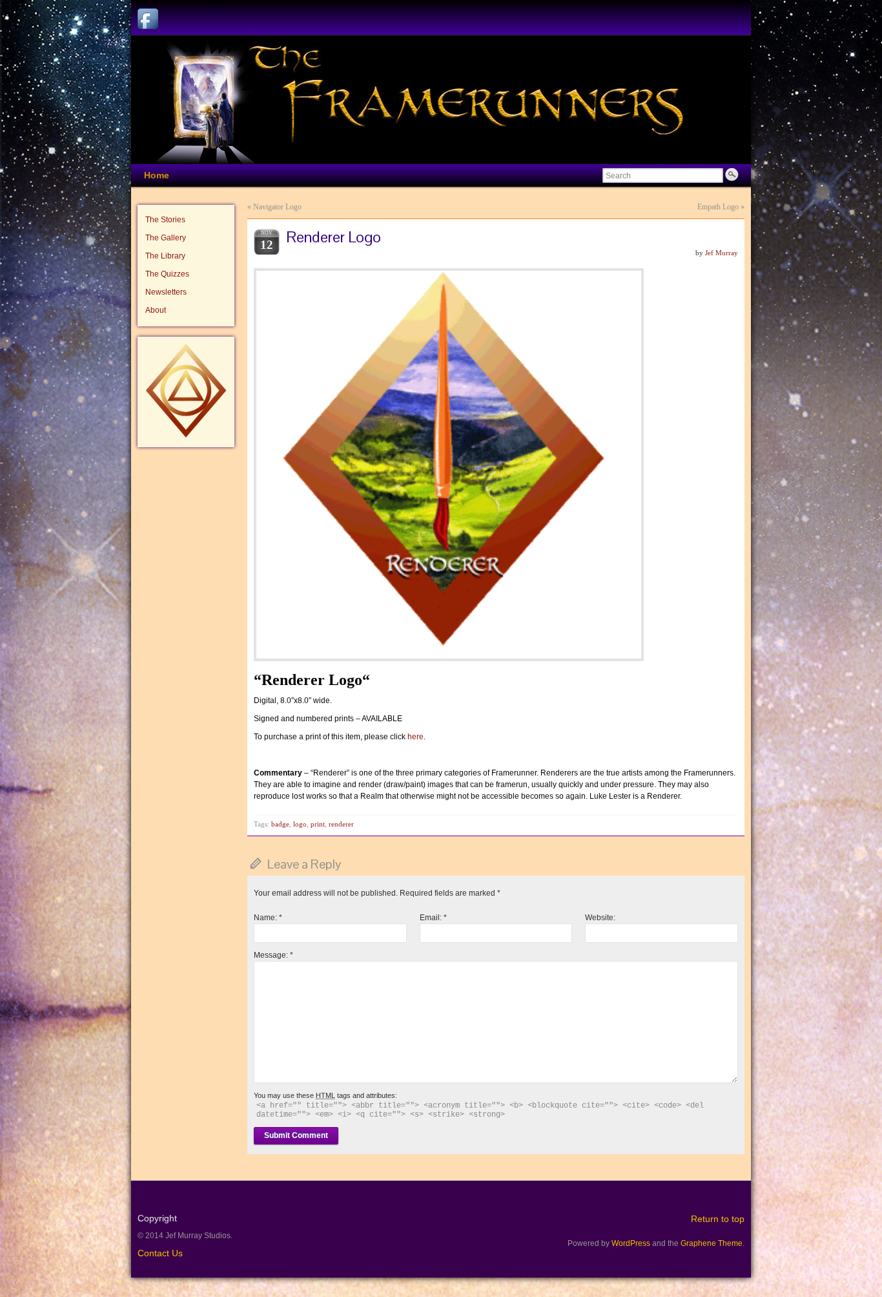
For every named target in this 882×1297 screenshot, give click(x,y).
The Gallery (165, 237)
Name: (268, 917)
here (415, 736)
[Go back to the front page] (441, 100)
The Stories (165, 219)
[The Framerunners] (186, 434)
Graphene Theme (712, 1243)
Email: (433, 917)
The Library (165, 255)
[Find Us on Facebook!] (148, 18)
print (318, 824)
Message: (273, 955)
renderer (341, 824)
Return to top (717, 1219)
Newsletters (166, 292)
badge (280, 824)
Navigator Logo (277, 206)
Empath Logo (718, 206)
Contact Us (160, 1253)
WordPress (630, 1243)
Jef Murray (721, 253)
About (155, 310)
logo (300, 824)
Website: (600, 917)
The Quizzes (167, 274)
